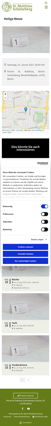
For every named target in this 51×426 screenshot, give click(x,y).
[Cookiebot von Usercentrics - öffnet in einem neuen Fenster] (37, 163)
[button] (42, 7)
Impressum (7, 417)
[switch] (44, 214)
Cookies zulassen (25, 247)
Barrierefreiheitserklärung (33, 414)
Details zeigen (37, 239)
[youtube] (28, 408)
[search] (46, 3)
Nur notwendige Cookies (25, 261)
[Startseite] (17, 7)
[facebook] (22, 408)
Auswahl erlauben (25, 254)
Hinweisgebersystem (16, 414)
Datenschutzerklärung (22, 417)
